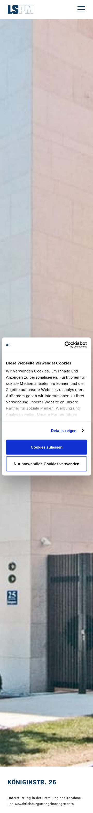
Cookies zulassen (47, 447)
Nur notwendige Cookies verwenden (46, 464)
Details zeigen (63, 430)
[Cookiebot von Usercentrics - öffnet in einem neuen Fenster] (65, 345)
